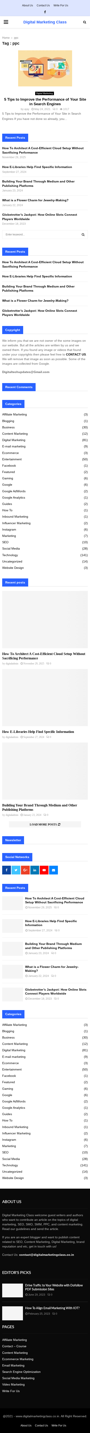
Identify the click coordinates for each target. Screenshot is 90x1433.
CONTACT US (76, 354)
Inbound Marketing (15, 516)
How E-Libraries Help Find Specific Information (37, 167)
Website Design (13, 567)
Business (8, 427)
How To (7, 510)
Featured (8, 472)
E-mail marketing (14, 446)
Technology (10, 555)
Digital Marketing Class (45, 22)
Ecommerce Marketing (17, 1359)
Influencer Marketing (16, 523)
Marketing (9, 536)
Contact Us (43, 5)
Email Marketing (13, 1365)
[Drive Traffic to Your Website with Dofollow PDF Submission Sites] (12, 1290)
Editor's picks (16, 1273)
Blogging (8, 421)
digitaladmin (12, 663)
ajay (26, 109)
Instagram (9, 529)
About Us (27, 5)
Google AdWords (14, 491)
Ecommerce (10, 453)
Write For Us (61, 5)
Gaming (7, 478)
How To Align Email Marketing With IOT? (52, 1308)
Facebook (9, 465)
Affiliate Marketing (14, 414)
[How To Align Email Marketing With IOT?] (12, 1313)
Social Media (11, 548)
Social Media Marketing (18, 1378)
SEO (5, 542)
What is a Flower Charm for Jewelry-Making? (35, 200)
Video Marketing (13, 1384)
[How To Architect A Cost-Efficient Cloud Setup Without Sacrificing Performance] (45, 619)
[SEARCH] (83, 234)
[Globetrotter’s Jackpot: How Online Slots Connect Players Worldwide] (12, 994)
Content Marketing (15, 433)
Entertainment (12, 459)
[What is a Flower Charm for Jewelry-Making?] (12, 972)
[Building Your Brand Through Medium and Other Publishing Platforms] (45, 771)
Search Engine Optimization (21, 1371)
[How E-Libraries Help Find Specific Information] (45, 697)
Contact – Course (14, 1346)
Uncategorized (12, 561)
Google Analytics (13, 497)
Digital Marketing (44, 93)
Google (7, 484)
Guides (7, 504)
